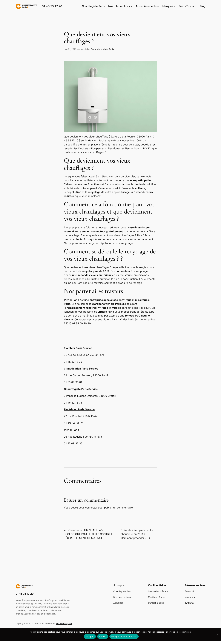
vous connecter (88, 507)
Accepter (89, 636)
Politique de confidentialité (124, 636)
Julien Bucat (90, 49)
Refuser (102, 636)
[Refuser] (217, 634)
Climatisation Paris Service (81, 368)
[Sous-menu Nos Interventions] (131, 6)
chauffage (102, 136)
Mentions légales (64, 623)
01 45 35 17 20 (52, 6)
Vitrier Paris (108, 49)
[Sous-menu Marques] (174, 6)
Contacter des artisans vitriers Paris (96, 319)
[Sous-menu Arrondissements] (158, 6)
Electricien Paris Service (79, 409)
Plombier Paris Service (78, 348)
